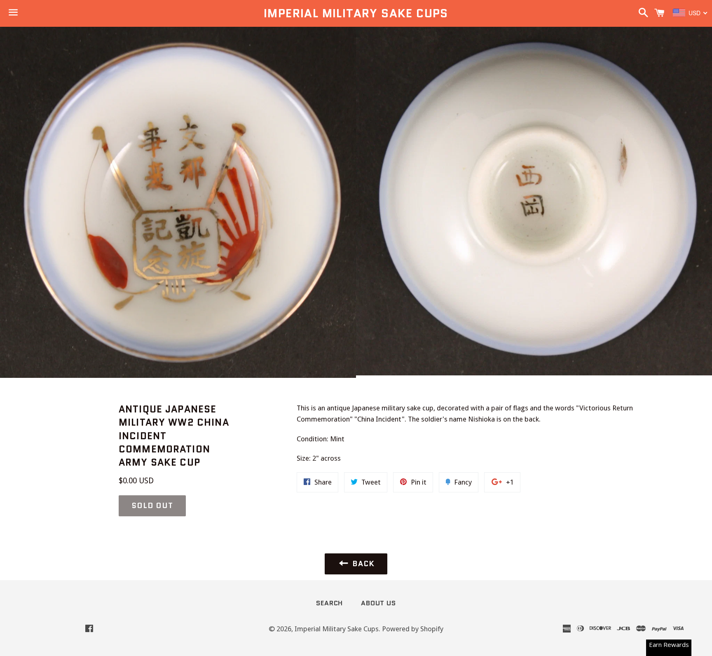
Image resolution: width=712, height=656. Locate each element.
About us (378, 603)
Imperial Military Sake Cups (356, 13)
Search (329, 603)
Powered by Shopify (412, 629)
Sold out (152, 505)
